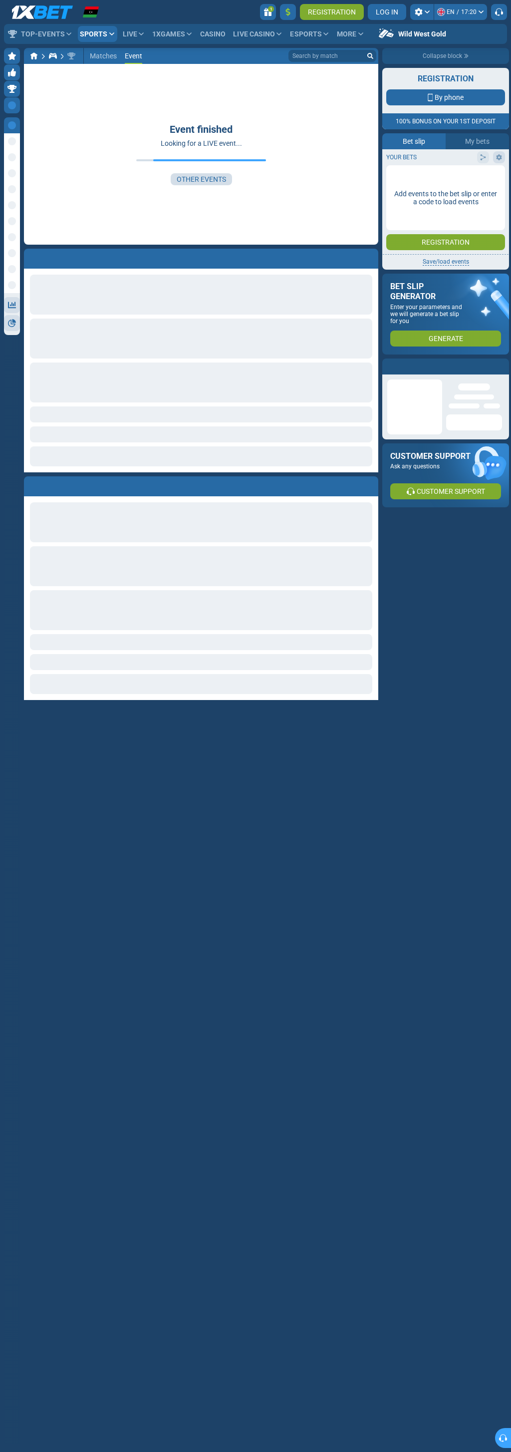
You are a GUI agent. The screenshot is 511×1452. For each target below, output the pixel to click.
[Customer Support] (499, 12)
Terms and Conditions (450, 178)
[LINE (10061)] (34, 56)
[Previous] (32, 484)
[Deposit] (288, 12)
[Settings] (422, 12)
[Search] (370, 56)
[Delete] (368, 484)
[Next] (54, 484)
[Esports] (53, 56)
